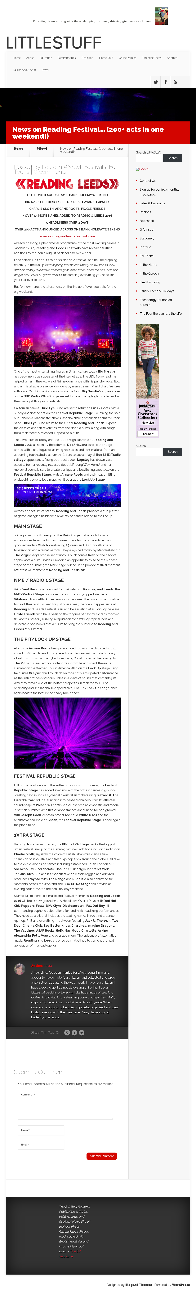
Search (173, 158)
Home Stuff (106, 58)
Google (67, 1033)
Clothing (146, 247)
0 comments (50, 171)
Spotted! (172, 58)
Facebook (74, 1033)
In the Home (148, 265)
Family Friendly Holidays (157, 291)
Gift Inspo (87, 58)
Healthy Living (150, 282)
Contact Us (148, 181)
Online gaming (127, 58)
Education (46, 58)
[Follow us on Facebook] (165, 82)
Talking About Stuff (24, 70)
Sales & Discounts (152, 203)
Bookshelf (147, 221)
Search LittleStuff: (148, 152)
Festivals (95, 166)
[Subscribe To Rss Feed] (175, 82)
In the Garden (149, 273)
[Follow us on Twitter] (155, 82)
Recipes (145, 212)
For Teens (147, 256)
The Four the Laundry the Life (161, 313)
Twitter (82, 1033)
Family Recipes (67, 58)
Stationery (147, 238)
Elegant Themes (138, 1285)
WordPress (181, 1285)
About (30, 58)
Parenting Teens (152, 58)
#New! (41, 148)
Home (17, 58)
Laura (49, 166)
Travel (45, 70)
